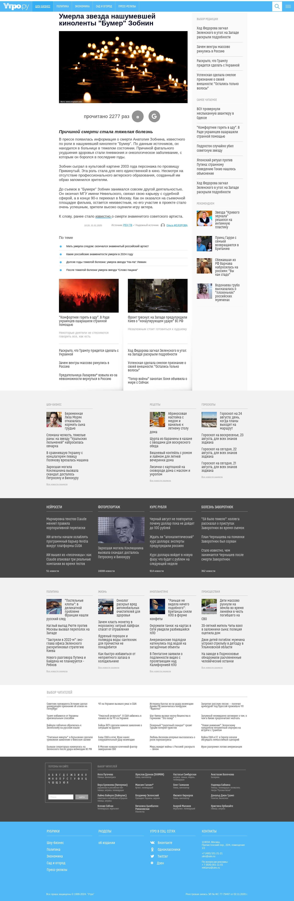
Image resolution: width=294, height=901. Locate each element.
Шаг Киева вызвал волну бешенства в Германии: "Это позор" (170, 717)
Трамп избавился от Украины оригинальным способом (62, 717)
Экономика (82, 6)
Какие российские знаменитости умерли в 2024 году (99, 254)
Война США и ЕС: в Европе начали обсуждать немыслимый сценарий (220, 738)
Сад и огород (104, 6)
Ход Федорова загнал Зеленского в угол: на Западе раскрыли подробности (157, 353)
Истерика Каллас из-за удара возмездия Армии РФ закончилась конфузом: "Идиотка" (171, 706)
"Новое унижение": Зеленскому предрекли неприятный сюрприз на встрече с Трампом (221, 728)
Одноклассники (169, 850)
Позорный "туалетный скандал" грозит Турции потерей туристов (171, 726)
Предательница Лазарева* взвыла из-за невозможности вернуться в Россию (88, 377)
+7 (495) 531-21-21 (212, 853)
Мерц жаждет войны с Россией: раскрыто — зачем (172, 748)
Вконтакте (165, 843)
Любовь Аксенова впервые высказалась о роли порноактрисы (172, 738)
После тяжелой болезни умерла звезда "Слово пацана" (102, 269)
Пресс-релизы (127, 6)
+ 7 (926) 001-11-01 (212, 864)
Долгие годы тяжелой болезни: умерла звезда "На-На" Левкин (106, 261)
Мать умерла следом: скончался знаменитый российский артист (107, 246)
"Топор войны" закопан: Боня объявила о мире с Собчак (157, 381)
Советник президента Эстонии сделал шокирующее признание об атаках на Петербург (67, 706)
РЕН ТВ (127, 225)
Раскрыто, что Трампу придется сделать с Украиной (89, 353)
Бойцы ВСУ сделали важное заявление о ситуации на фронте (120, 726)
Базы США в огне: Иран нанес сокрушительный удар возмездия (116, 738)
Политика (63, 6)
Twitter (163, 856)
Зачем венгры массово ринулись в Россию (84, 365)
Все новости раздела (57, 484)
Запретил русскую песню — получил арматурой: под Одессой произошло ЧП (222, 705)
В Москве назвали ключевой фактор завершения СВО (117, 748)
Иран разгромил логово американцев (221, 747)
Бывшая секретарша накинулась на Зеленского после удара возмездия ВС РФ (69, 748)
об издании (106, 843)
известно (103, 216)
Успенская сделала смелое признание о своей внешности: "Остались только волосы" (157, 367)
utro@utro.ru (208, 856)
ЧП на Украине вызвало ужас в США (117, 704)
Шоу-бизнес (42, 6)
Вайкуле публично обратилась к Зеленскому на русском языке (64, 726)
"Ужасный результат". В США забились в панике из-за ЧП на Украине (119, 717)
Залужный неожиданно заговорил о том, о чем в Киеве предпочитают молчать (224, 717)
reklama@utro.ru (211, 867)
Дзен (160, 863)
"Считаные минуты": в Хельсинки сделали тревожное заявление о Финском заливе (70, 738)
